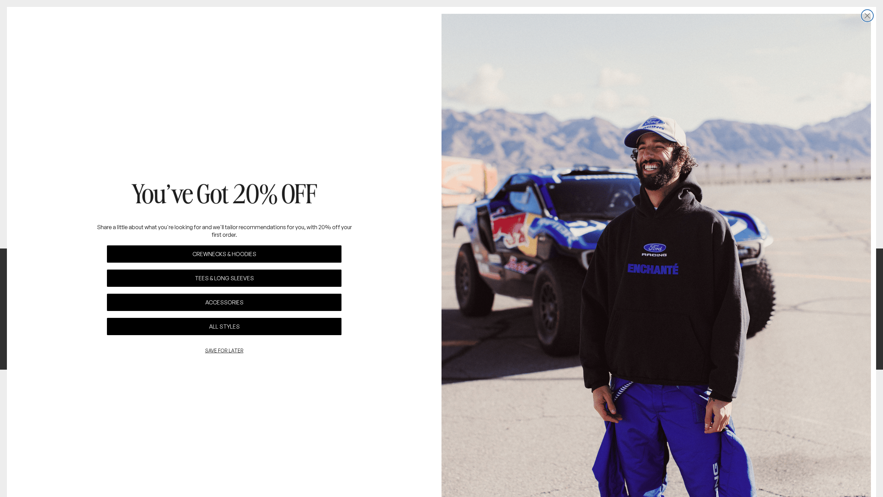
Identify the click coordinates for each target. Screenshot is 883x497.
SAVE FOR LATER (224, 350)
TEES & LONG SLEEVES (224, 278)
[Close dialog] (867, 16)
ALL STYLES (224, 326)
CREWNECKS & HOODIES (224, 254)
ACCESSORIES (224, 302)
